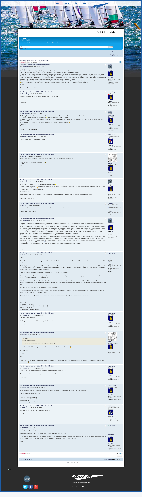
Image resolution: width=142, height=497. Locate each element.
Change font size (117, 52)
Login (120, 55)
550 (112, 394)
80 (112, 145)
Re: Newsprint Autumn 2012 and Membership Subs (37, 92)
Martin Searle (111, 259)
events (67, 3)
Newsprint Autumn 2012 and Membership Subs (34, 60)
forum (84, 3)
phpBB (67, 462)
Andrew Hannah (112, 385)
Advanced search (24, 48)
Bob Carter (111, 163)
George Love (111, 68)
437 (112, 264)
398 (112, 77)
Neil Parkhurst (111, 134)
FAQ (111, 55)
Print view (109, 52)
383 (112, 443)
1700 (112, 172)
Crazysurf (110, 203)
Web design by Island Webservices (80, 486)
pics (76, 3)
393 (112, 101)
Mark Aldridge (111, 92)
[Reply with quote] (105, 65)
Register (115, 55)
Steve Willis (111, 434)
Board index (23, 52)
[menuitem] (107, 459)
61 (112, 211)
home (57, 3)
